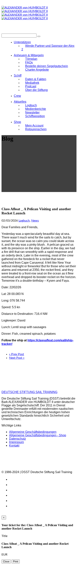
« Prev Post (16, 354)
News (35, 220)
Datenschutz (17, 438)
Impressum (16, 442)
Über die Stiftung (36, 90)
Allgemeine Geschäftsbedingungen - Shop (37, 435)
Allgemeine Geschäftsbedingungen (32, 431)
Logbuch (24, 220)
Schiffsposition (35, 116)
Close (6, 561)
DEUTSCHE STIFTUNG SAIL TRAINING (29, 392)
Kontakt (14, 445)
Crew (17, 95)
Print (15, 561)
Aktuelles (20, 101)
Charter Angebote (37, 69)
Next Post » (16, 357)
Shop (17, 122)
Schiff (17, 75)
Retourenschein (36, 129)
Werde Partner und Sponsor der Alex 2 (47, 47)
